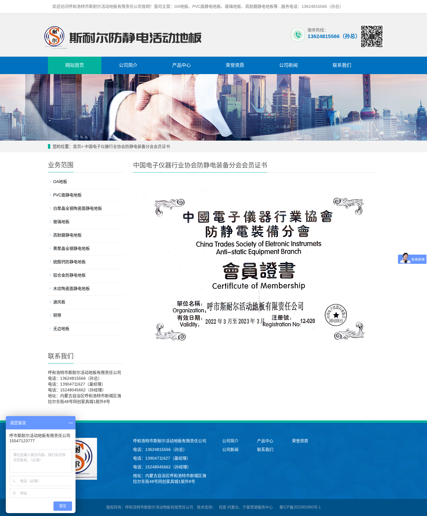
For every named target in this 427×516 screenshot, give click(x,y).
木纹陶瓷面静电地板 (71, 288)
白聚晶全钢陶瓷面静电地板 (77, 208)
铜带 (57, 315)
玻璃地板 (61, 221)
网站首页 (74, 65)
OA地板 (60, 181)
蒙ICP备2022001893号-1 (300, 507)
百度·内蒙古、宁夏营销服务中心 (246, 507)
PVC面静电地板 (67, 195)
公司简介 (128, 65)
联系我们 (342, 65)
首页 (77, 146)
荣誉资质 (235, 65)
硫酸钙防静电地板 (69, 261)
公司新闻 (288, 65)
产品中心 (181, 65)
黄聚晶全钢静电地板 (71, 248)
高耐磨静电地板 (67, 235)
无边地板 (61, 328)
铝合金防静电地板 (69, 275)
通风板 (59, 302)
